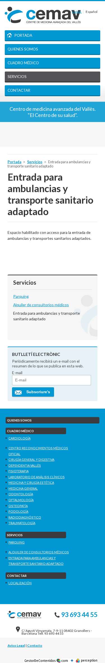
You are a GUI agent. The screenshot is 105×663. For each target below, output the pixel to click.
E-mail (17, 372)
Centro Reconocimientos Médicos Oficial (38, 451)
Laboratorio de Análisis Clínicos (36, 477)
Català (77, 12)
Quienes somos (23, 49)
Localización (20, 583)
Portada (23, 35)
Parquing (21, 296)
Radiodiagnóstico (24, 517)
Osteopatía (18, 506)
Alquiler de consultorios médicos (41, 304)
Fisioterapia (18, 471)
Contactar (19, 90)
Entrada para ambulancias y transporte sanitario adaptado (36, 561)
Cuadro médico (23, 63)
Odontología (20, 494)
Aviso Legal (16, 645)
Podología (18, 511)
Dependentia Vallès (24, 465)
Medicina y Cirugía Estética (31, 482)
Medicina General (23, 488)
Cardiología (19, 438)
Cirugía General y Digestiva (31, 459)
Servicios (17, 76)
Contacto (34, 645)
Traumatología (21, 523)
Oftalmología (21, 500)
